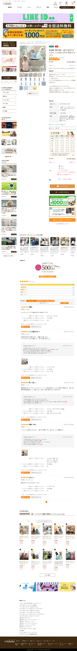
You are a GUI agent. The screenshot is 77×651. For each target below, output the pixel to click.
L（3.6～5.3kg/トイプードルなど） (33, 612)
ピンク (63, 168)
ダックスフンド (28, 626)
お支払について (39, 640)
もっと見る (47, 575)
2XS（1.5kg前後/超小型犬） (32, 634)
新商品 (10, 7)
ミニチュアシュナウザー (30, 625)
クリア (71, 303)
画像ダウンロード (33, 93)
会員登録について (25, 640)
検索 (65, 303)
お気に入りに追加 (67, 179)
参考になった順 (49, 300)
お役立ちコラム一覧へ (8, 255)
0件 (73, 287)
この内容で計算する (63, 192)
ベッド (29, 7)
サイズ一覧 (22, 605)
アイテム (19, 7)
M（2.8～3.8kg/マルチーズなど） (33, 610)
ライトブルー (64, 170)
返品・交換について (47, 640)
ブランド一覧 (30, 42)
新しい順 (31, 300)
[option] (33, 59)
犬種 (47, 7)
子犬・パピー (28, 617)
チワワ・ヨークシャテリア (30, 619)
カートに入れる (63, 186)
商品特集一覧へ (8, 156)
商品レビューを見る (54, 59)
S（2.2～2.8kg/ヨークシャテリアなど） (34, 608)
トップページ (22, 42)
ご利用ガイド (17, 640)
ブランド (38, 7)
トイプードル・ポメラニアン (31, 623)
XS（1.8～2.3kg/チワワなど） (32, 606)
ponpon (27, 334)
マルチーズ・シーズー (29, 621)
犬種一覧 (21, 617)
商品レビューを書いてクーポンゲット (62, 220)
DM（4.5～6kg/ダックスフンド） (33, 616)
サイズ (56, 7)
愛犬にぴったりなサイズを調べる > (57, 124)
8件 (33, 281)
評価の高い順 (40, 300)
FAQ (53, 640)
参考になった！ (25, 326)
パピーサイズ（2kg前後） (31, 605)
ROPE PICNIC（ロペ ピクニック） (43, 42)
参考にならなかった (36, 326)
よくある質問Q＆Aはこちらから (62, 223)
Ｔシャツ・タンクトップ (32, 632)
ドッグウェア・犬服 (31, 628)
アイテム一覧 (22, 628)
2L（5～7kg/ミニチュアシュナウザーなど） (35, 614)
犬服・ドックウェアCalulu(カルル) (37, 649)
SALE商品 (22, 630)
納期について (32, 640)
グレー (63, 166)
